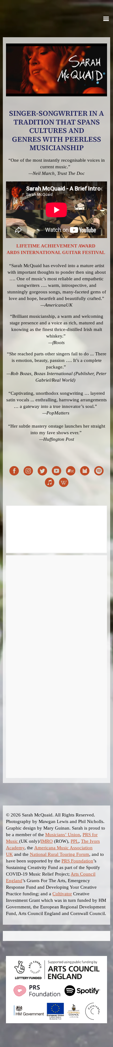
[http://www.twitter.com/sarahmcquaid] (42, 472)
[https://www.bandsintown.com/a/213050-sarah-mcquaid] (84, 472)
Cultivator (62, 893)
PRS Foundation (77, 860)
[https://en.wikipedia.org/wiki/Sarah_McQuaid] (63, 483)
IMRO (46, 841)
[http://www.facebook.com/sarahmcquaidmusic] (14, 472)
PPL (74, 841)
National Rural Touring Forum (59, 854)
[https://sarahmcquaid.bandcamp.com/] (70, 472)
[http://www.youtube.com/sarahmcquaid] (56, 472)
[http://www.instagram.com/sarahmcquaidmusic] (28, 472)
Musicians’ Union (62, 834)
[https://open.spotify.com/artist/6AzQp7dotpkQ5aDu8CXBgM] (99, 472)
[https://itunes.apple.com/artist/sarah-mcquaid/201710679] (49, 483)
